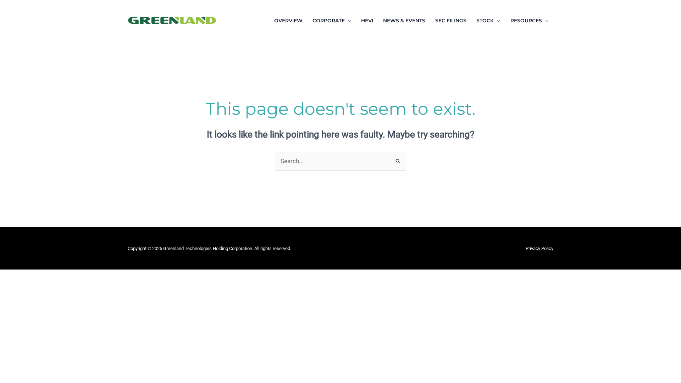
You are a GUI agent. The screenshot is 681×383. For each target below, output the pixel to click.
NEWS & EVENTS (404, 20)
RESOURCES (526, 20)
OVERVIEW (288, 20)
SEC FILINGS (450, 20)
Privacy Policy (539, 248)
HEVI (367, 20)
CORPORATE (328, 20)
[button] (348, 20)
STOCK (485, 20)
